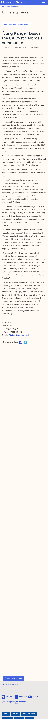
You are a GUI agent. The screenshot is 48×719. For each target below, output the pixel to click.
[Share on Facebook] (20, 343)
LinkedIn (22, 702)
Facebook (23, 696)
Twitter (9, 696)
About (6, 714)
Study (15, 714)
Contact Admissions (13, 678)
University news (11, 6)
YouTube (36, 696)
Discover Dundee (29, 714)
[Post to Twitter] (25, 342)
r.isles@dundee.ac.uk (20, 335)
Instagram (10, 702)
